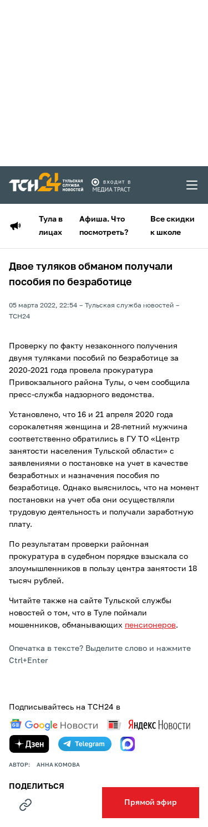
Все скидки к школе (172, 226)
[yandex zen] (29, 744)
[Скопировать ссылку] (25, 805)
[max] (127, 744)
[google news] (53, 725)
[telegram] (84, 744)
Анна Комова (58, 765)
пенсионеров (150, 625)
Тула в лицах (51, 226)
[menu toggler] (192, 185)
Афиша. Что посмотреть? (103, 226)
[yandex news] (148, 725)
